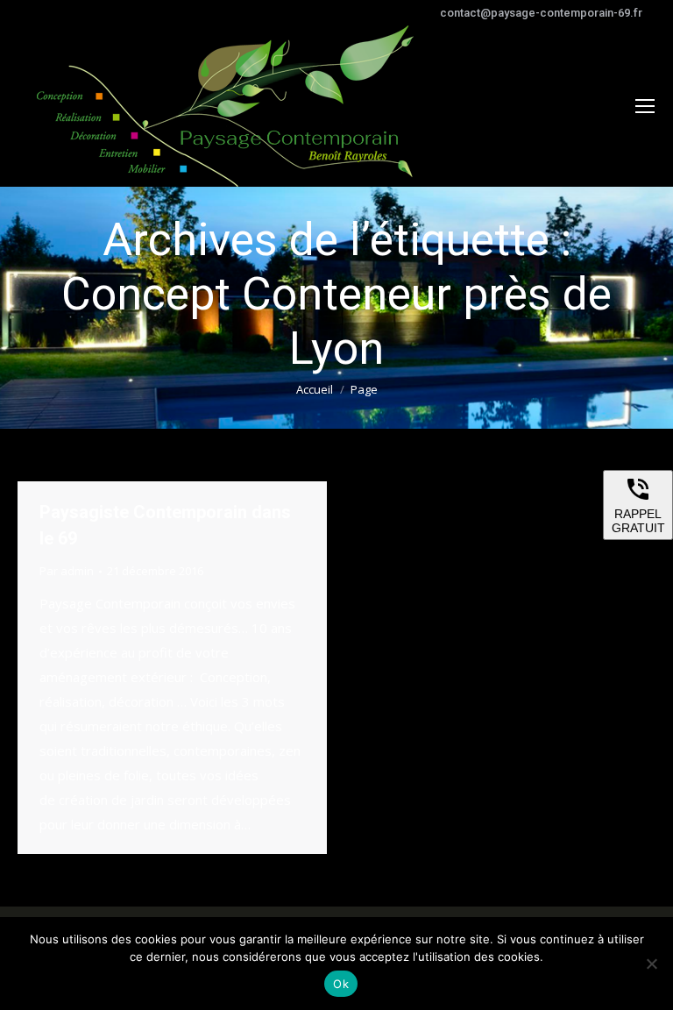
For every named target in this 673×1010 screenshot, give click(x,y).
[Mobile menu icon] (644, 106)
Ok (341, 984)
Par (66, 571)
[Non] (651, 963)
